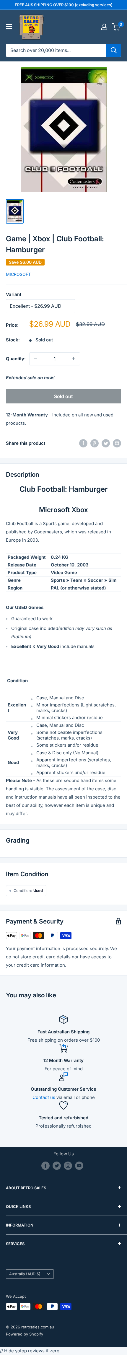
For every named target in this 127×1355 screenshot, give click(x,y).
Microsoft (18, 274)
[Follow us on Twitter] (57, 1166)
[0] (116, 26)
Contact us (43, 1097)
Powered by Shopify (24, 1334)
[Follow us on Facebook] (45, 1166)
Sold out (63, 396)
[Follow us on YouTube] (79, 1166)
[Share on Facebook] (83, 443)
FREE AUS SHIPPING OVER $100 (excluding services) (64, 4)
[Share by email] (117, 443)
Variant (13, 294)
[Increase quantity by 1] (73, 359)
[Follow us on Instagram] (68, 1166)
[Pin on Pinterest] (94, 443)
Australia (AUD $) (24, 1274)
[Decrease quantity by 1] (36, 359)
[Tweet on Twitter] (106, 443)
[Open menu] (9, 26)
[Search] (113, 50)
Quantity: (16, 358)
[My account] (104, 27)
